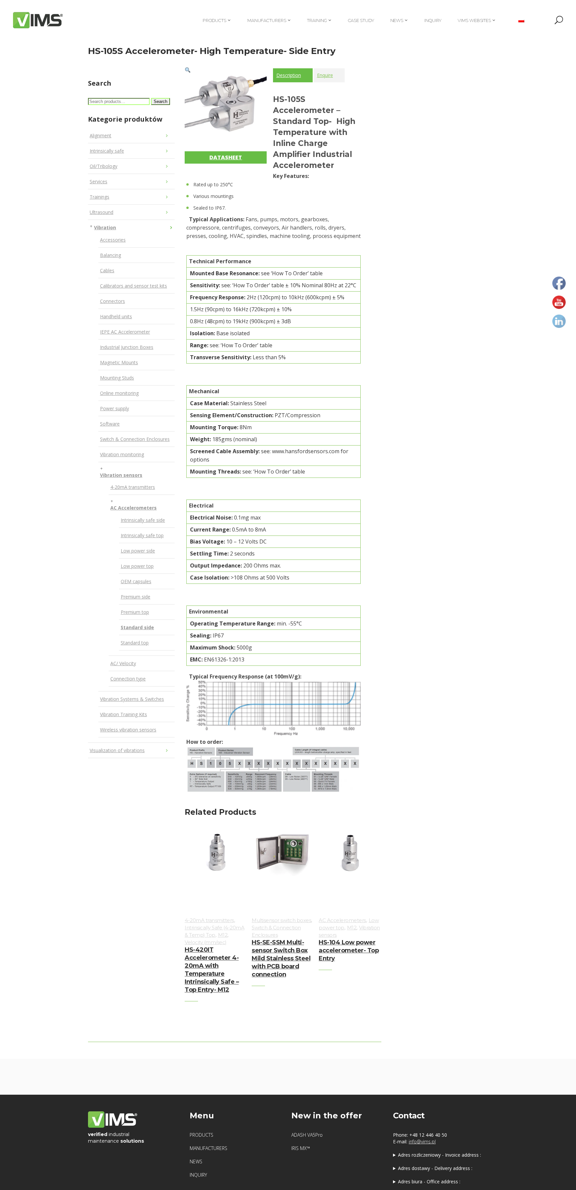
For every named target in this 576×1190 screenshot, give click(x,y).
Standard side (137, 627)
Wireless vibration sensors (128, 729)
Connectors (112, 301)
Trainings (99, 197)
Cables (107, 270)
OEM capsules (136, 581)
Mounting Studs (117, 378)
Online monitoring (119, 393)
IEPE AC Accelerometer (125, 332)
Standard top (135, 642)
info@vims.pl (422, 1141)
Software (110, 424)
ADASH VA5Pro (307, 1135)
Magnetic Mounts (119, 362)
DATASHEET (225, 157)
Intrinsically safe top (142, 535)
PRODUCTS (201, 1135)
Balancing (110, 255)
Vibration (105, 227)
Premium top (135, 612)
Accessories (113, 240)
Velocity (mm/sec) (206, 942)
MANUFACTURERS (208, 1148)
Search (160, 101)
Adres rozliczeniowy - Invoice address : (439, 1155)
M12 (223, 935)
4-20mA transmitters (132, 487)
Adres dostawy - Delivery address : (435, 1168)
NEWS (196, 1161)
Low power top (137, 566)
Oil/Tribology (103, 166)
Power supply (114, 408)
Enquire (325, 75)
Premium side (135, 597)
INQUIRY (198, 1175)
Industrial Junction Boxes (126, 347)
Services (98, 181)
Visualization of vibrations (117, 750)
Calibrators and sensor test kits (133, 286)
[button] (188, 70)
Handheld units (116, 316)
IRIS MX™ (300, 1148)
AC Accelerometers (133, 508)
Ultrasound (101, 212)
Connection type (128, 678)
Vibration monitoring (122, 454)
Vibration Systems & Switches (132, 699)
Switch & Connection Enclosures (135, 439)
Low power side (138, 551)
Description (288, 75)
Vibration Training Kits (123, 714)
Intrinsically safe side (143, 520)
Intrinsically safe (107, 151)
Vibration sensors (121, 475)
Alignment (100, 135)
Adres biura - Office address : (429, 1181)
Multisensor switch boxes (281, 920)
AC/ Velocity (123, 663)
